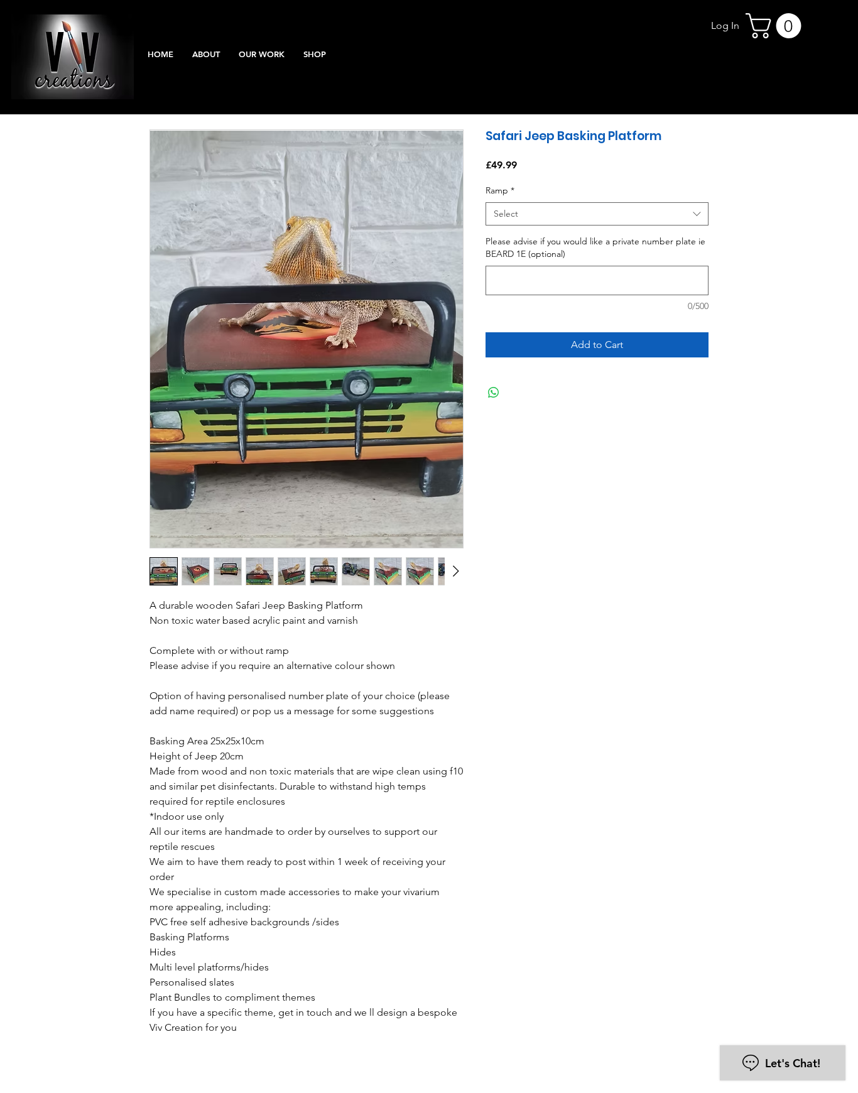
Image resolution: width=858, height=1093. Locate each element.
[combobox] (597, 214)
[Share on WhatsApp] (493, 392)
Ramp (500, 190)
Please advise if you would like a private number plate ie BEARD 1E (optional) (595, 247)
